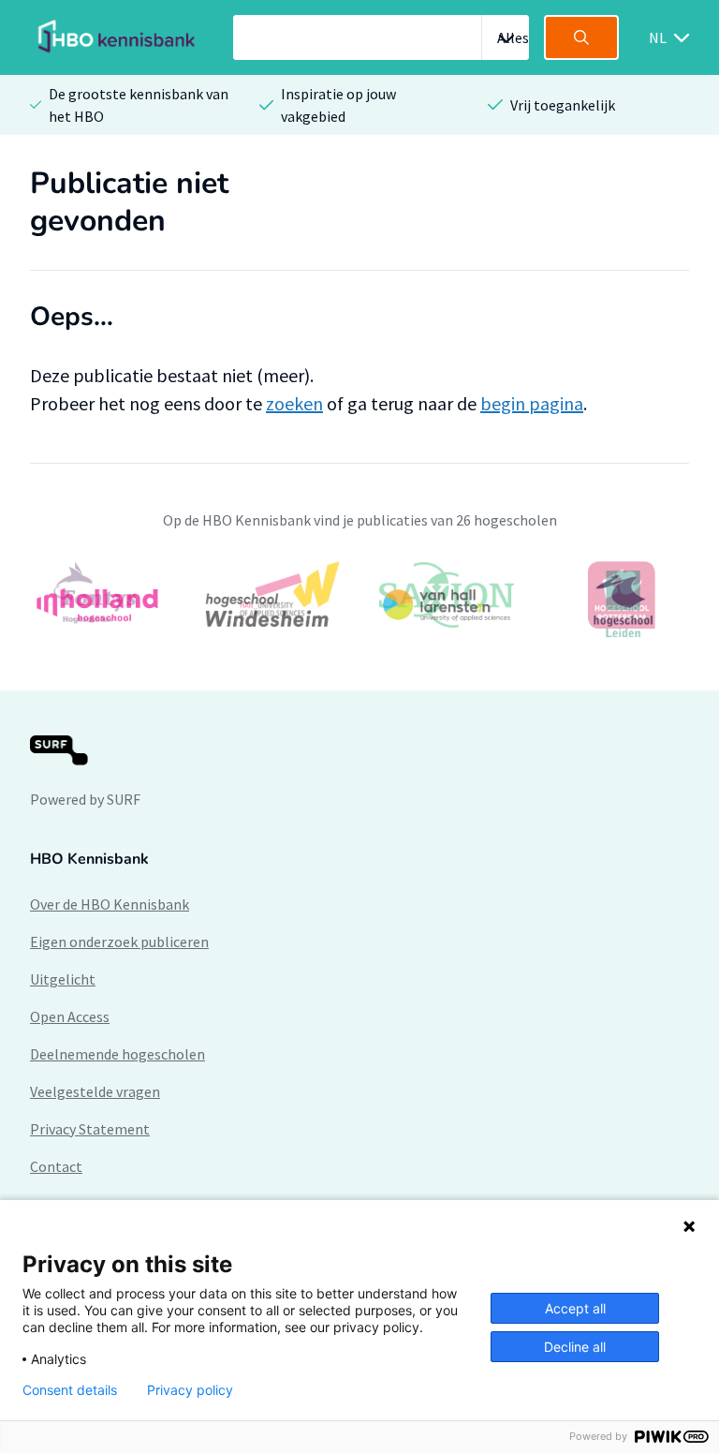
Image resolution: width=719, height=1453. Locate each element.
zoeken (294, 403)
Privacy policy (190, 1390)
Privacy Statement (90, 1128)
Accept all (575, 1308)
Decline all (575, 1347)
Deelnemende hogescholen (117, 1054)
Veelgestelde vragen (95, 1091)
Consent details (69, 1390)
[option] (359, 604)
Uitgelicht (62, 979)
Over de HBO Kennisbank (109, 904)
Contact (56, 1166)
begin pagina (531, 403)
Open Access (70, 1016)
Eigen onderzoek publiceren (119, 941)
